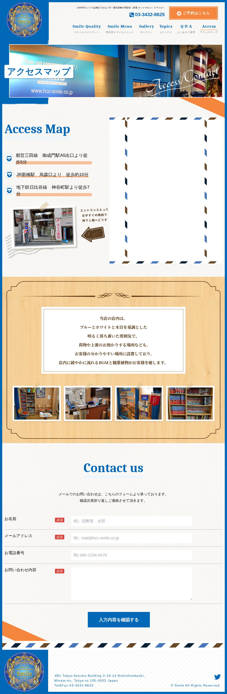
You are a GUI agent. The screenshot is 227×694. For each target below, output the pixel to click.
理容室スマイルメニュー (120, 32)
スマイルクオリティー (87, 32)
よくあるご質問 (186, 32)
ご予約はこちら (196, 13)
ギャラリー (146, 32)
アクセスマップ (209, 32)
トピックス (165, 32)
